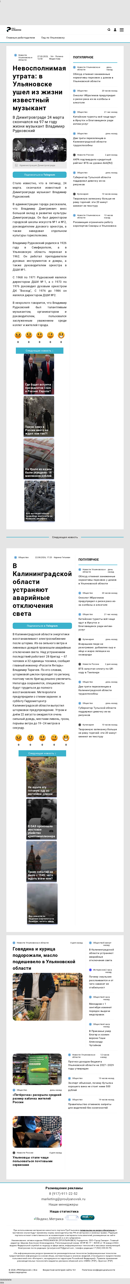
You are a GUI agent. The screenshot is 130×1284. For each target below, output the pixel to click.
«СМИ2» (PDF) (90, 1261)
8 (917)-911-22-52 (63, 1194)
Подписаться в (39, 174)
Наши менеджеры (63, 1204)
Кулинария (82, 194)
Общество (82, 91)
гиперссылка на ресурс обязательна (97, 1230)
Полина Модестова (56, 57)
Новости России (85, 155)
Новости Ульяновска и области (25, 57)
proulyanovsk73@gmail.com (61, 1248)
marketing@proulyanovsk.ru (63, 1199)
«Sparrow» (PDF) (105, 1261)
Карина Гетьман (62, 557)
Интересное (99, 970)
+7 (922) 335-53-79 (102, 1248)
